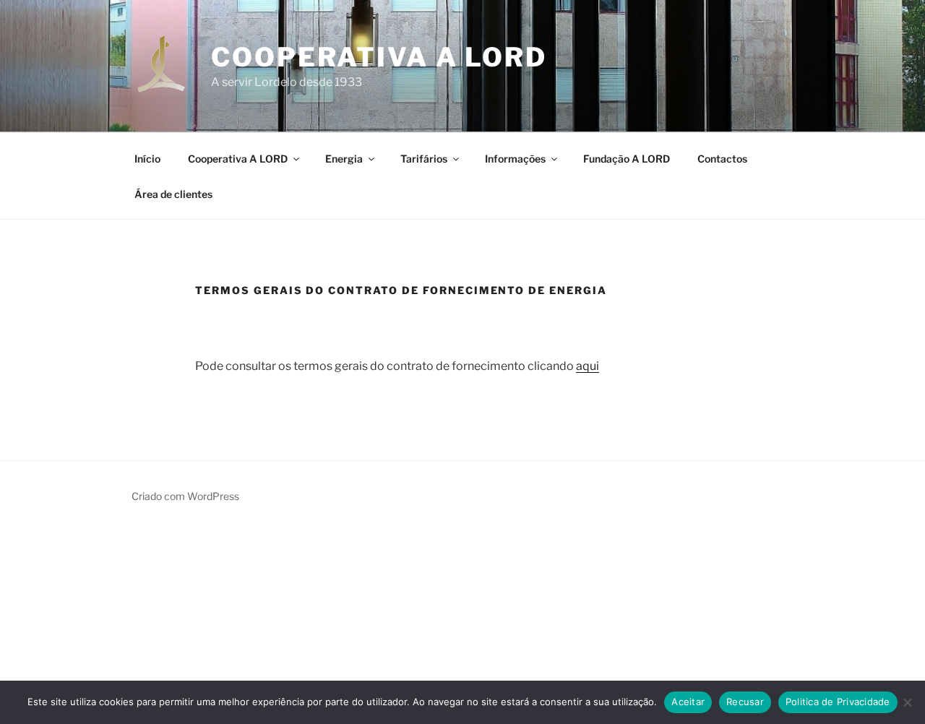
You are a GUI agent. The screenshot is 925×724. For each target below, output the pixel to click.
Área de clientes (173, 194)
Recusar (745, 701)
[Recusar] (907, 702)
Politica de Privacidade (838, 701)
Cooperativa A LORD (379, 57)
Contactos (722, 158)
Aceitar (688, 701)
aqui (587, 366)
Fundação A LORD (626, 158)
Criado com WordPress (185, 496)
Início (147, 158)
